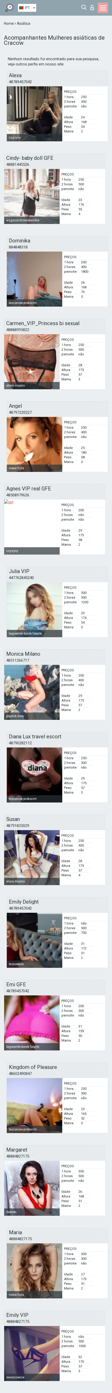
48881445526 (17, 164)
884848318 (18, 247)
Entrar (93, 6)
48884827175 (17, 1156)
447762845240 (21, 577)
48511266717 (17, 660)
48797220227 (20, 412)
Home (9, 23)
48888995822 (17, 329)
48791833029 (17, 825)
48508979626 (17, 495)
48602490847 (20, 1073)
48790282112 (20, 743)
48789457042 (20, 82)
